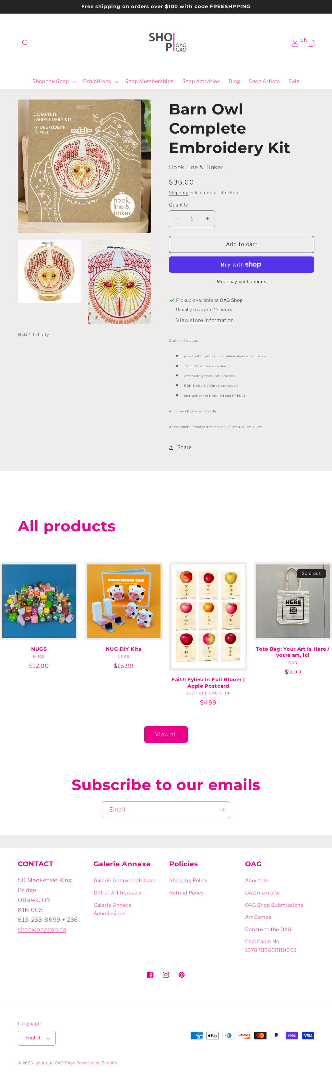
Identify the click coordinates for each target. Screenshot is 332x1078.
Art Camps (258, 917)
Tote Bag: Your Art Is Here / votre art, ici (292, 652)
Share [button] (184, 447)
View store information (205, 320)
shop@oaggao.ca (42, 929)
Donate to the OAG (268, 929)
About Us (256, 880)
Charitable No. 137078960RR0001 (271, 945)
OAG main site (262, 893)
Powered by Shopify (97, 1062)
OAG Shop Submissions (274, 905)
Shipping (178, 192)
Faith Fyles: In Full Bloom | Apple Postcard (208, 683)
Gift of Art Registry (117, 893)
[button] (25, 43)
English (33, 1038)
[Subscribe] (222, 809)
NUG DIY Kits (123, 649)
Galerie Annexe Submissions (113, 909)
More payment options (241, 281)
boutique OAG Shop (55, 1062)
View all (166, 734)
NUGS (39, 649)
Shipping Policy (188, 880)
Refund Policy (186, 893)
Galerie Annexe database (125, 880)
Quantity (178, 205)
